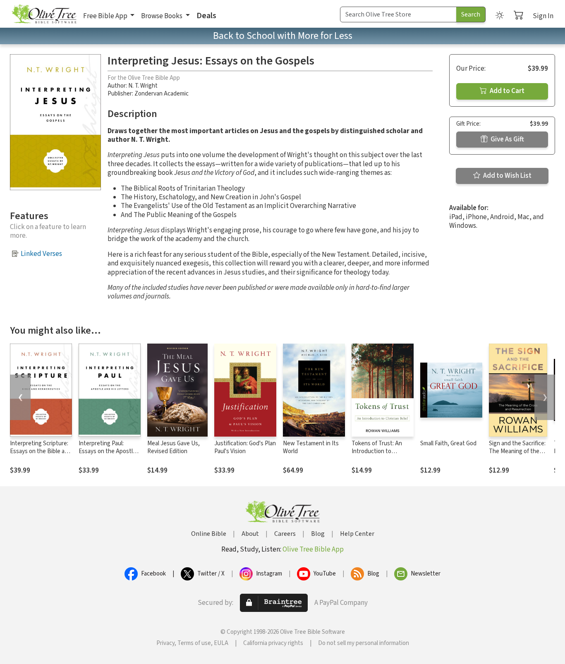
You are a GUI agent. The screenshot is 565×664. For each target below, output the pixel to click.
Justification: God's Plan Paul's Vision (245, 447)
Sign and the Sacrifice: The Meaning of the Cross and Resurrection (517, 455)
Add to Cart (506, 91)
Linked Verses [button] (41, 254)
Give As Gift (506, 139)
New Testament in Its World (311, 447)
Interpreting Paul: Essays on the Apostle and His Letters (107, 451)
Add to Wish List (506, 176)
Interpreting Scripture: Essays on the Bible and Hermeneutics (40, 451)
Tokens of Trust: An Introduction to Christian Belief (377, 451)
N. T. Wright (143, 85)
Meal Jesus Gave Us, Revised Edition (173, 447)
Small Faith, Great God (448, 443)
